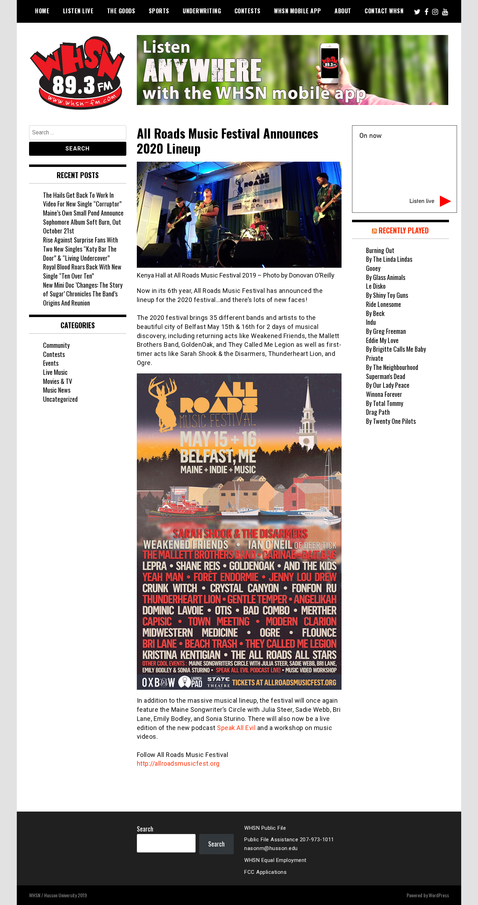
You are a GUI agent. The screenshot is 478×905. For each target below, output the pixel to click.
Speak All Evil (236, 727)
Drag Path (378, 411)
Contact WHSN (384, 11)
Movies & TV (57, 381)
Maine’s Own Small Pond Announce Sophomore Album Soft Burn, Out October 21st (83, 221)
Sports (159, 11)
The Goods (121, 11)
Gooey (373, 268)
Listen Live (78, 11)
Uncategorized (60, 399)
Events (50, 362)
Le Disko (376, 285)
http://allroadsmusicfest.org (178, 763)
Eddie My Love (382, 340)
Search (145, 828)
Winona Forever (384, 394)
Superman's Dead (385, 376)
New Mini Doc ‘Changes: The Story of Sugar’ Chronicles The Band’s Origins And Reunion (82, 293)
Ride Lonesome (383, 304)
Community (56, 345)
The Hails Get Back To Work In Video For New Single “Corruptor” (82, 199)
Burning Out (380, 250)
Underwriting (202, 11)
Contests (247, 11)
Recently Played (404, 230)
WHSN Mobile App (297, 11)
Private (374, 358)
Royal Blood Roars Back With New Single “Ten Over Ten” (82, 271)
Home (42, 11)
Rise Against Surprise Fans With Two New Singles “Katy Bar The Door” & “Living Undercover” (80, 248)
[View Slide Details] (292, 70)
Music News (56, 389)
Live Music (55, 372)
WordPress (439, 895)
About (343, 11)
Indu (371, 322)
